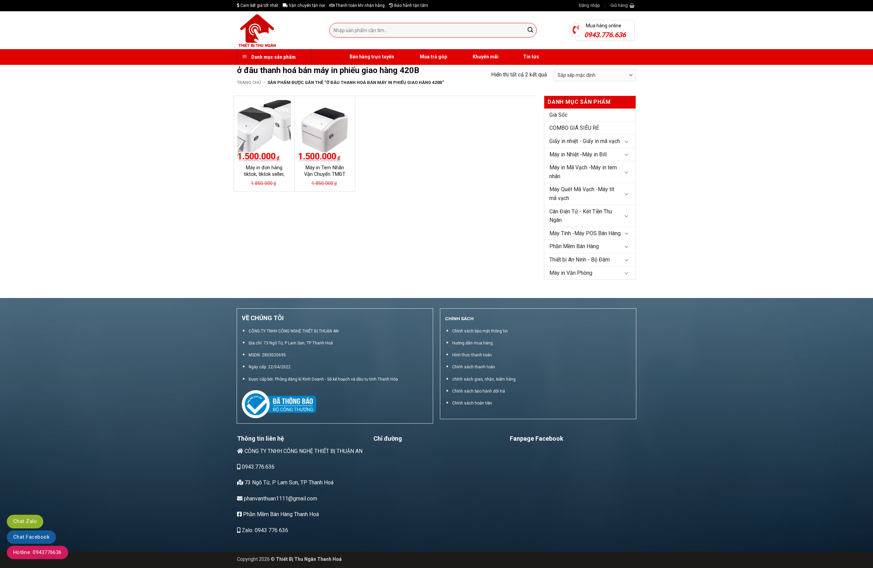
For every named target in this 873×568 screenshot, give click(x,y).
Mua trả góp (433, 56)
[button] (589, 5)
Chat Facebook (31, 537)
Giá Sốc (558, 115)
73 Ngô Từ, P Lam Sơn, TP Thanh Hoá (288, 482)
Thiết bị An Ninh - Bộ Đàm (579, 259)
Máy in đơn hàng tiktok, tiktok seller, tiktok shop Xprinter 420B (264, 177)
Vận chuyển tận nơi (306, 5)
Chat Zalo (25, 521)
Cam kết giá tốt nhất (258, 5)
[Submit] (530, 30)
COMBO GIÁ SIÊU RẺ (574, 128)
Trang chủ (249, 82)
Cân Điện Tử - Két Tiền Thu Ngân (580, 216)
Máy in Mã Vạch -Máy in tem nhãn (583, 172)
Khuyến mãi (485, 56)
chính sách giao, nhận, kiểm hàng (484, 379)
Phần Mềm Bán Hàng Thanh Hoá (280, 514)
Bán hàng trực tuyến (371, 56)
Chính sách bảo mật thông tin (480, 331)
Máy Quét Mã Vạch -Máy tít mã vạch (581, 193)
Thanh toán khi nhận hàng (360, 5)
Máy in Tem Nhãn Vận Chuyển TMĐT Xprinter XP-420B (324, 174)
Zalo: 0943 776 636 (264, 530)
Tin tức (531, 56)
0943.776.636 (257, 467)
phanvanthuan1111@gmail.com (279, 498)
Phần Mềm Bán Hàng (574, 246)
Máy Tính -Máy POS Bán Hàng (585, 233)
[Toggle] (626, 141)
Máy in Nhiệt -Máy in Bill (578, 154)
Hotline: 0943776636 (37, 552)
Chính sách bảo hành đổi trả (478, 391)
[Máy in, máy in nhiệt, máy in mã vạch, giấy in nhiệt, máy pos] (278, 30)
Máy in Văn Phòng (570, 273)
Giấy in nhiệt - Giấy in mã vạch (584, 141)
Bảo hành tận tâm (410, 5)
